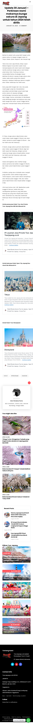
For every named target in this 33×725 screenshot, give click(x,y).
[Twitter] (12, 664)
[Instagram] (20, 664)
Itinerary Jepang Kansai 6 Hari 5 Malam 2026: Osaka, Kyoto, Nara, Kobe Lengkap (20, 514)
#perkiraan (14, 375)
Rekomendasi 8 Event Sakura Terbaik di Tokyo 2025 (15, 498)
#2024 (6, 375)
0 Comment (23, 25)
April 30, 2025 (6, 437)
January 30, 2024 (12, 25)
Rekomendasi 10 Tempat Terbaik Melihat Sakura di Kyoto (16, 470)
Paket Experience (26, 717)
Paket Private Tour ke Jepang (11, 718)
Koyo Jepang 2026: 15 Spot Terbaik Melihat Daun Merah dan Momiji (19, 535)
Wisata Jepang (6, 717)
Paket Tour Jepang (16, 717)
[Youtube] (16, 664)
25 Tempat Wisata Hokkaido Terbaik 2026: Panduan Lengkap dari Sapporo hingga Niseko (19, 525)
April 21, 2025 (5, 467)
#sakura (24, 375)
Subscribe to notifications (9, 702)
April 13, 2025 (5, 494)
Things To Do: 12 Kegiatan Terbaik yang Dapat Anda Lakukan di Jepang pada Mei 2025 (15, 441)
